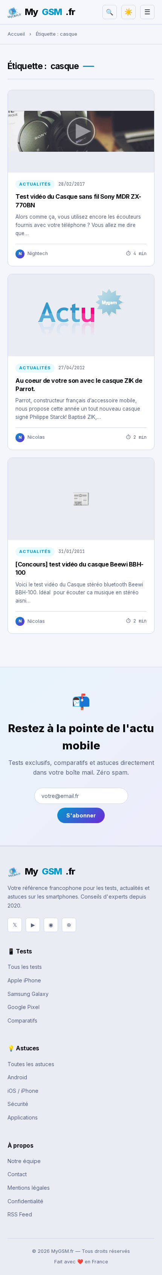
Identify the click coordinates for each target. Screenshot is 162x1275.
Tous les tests (25, 967)
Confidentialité (25, 1201)
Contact (17, 1174)
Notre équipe (24, 1161)
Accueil (16, 34)
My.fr (50, 11)
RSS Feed (20, 1214)
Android (17, 1077)
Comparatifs (22, 1020)
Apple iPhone (24, 980)
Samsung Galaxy (28, 994)
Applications (23, 1117)
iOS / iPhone (23, 1091)
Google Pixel (24, 1007)
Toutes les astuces (31, 1064)
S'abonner (81, 815)
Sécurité (18, 1104)
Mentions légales (29, 1187)
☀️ (128, 12)
